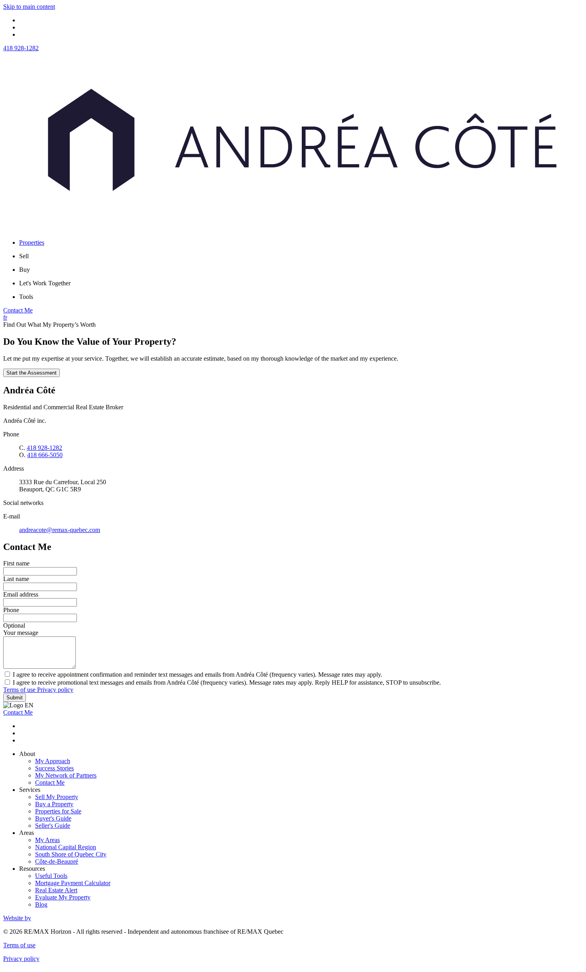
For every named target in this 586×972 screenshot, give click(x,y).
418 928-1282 (21, 48)
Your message (20, 632)
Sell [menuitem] (24, 256)
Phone (11, 610)
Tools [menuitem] (26, 296)
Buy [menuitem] (24, 269)
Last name (16, 578)
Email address (20, 594)
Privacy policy (55, 689)
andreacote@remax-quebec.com (59, 529)
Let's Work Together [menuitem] (45, 283)
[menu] (301, 256)
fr (5, 317)
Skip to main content (29, 6)
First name (16, 563)
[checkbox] (293, 674)
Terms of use (20, 689)
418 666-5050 (45, 455)
